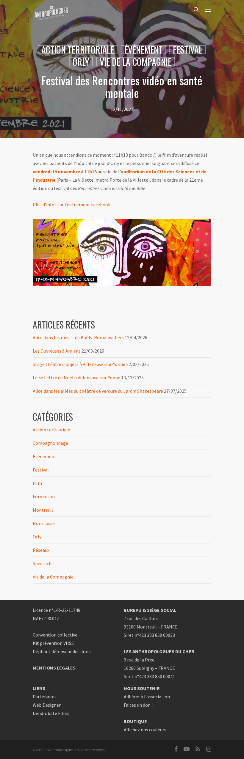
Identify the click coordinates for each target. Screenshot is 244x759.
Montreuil (43, 510)
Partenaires (45, 697)
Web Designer (47, 705)
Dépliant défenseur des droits (63, 651)
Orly (81, 61)
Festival (187, 49)
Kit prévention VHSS (53, 643)
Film (37, 483)
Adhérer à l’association (147, 697)
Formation (44, 496)
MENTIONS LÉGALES (54, 668)
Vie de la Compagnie (135, 61)
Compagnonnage (50, 443)
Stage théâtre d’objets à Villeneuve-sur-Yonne (79, 364)
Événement (143, 49)
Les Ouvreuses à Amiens (57, 351)
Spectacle (43, 563)
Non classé (44, 523)
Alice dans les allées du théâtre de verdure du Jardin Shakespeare (98, 391)
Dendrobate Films (51, 713)
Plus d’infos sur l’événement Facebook (71, 205)
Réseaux (41, 550)
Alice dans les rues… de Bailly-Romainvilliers (78, 337)
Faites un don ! (138, 705)
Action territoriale (77, 49)
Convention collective (55, 635)
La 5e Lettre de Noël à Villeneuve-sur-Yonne (76, 378)
